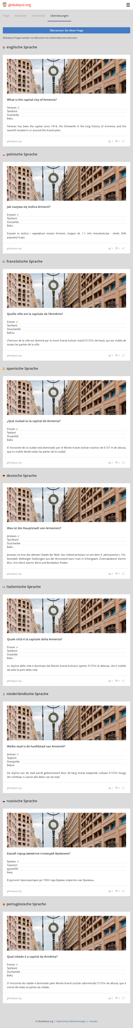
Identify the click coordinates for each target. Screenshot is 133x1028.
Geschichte (38, 15)
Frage (6, 15)
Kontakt (93, 1021)
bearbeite (20, 15)
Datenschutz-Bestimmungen (71, 1021)
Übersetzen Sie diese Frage (66, 30)
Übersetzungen (59, 15)
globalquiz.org (19, 4)
